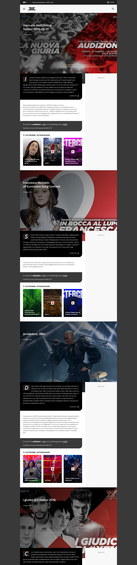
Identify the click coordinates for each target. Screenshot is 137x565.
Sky (44, 124)
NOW (65, 124)
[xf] (32, 9)
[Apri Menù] (25, 9)
